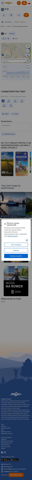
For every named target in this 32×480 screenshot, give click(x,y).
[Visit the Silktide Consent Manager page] (27, 240)
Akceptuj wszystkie (16, 256)
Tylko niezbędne (16, 245)
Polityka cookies (12, 236)
